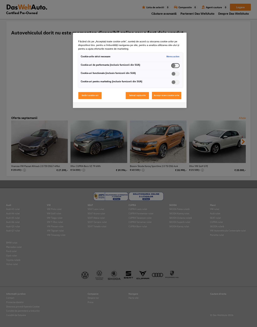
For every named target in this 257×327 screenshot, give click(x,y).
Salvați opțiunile (137, 95)
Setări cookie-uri (90, 95)
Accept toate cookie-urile (166, 95)
